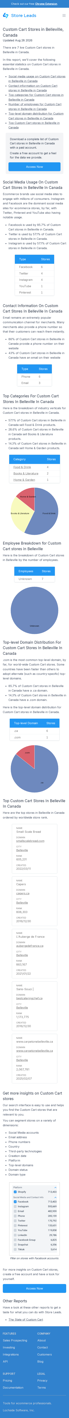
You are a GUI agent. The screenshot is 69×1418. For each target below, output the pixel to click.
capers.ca (22, 893)
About (41, 1340)
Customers (44, 1354)
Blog (40, 1361)
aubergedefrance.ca (29, 946)
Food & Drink (22, 467)
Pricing (7, 1380)
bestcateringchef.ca (29, 998)
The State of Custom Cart (25, 1319)
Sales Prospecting (15, 1340)
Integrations (11, 1354)
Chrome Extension (46, 3)
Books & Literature (25, 473)
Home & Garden (24, 480)
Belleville (22, 850)
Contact (42, 1347)
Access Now (34, 166)
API (5, 1361)
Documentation (13, 1387)
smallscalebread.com (30, 841)
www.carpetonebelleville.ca (34, 1050)
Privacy (42, 1380)
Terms (41, 1387)
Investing (9, 1347)
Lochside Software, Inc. (18, 1410)
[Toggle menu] (64, 15)
